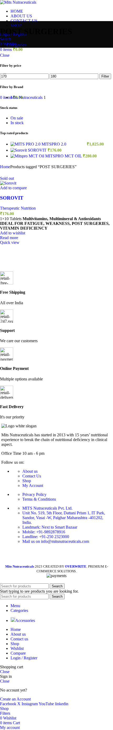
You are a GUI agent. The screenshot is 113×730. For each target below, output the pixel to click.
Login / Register (24, 658)
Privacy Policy (34, 494)
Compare (18, 653)
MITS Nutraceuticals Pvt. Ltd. (47, 508)
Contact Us (31, 476)
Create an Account (15, 699)
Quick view (9, 242)
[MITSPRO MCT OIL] (28, 156)
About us (30, 471)
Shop (26, 480)
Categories (16, 44)
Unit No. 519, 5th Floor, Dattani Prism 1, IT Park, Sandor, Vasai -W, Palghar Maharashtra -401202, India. (63, 518)
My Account (32, 485)
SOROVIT (38, 150)
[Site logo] (18, 2)
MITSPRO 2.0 (54, 144)
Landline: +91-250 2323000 (45, 536)
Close (4, 55)
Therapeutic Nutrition (18, 208)
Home (5, 167)
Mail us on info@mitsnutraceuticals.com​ (55, 541)
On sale (17, 118)
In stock (17, 122)
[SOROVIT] (19, 150)
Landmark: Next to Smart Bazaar (49, 527)
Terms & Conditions (39, 499)
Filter (105, 76)
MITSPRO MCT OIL (64, 156)
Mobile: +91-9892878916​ (43, 532)
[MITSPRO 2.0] (26, 144)
